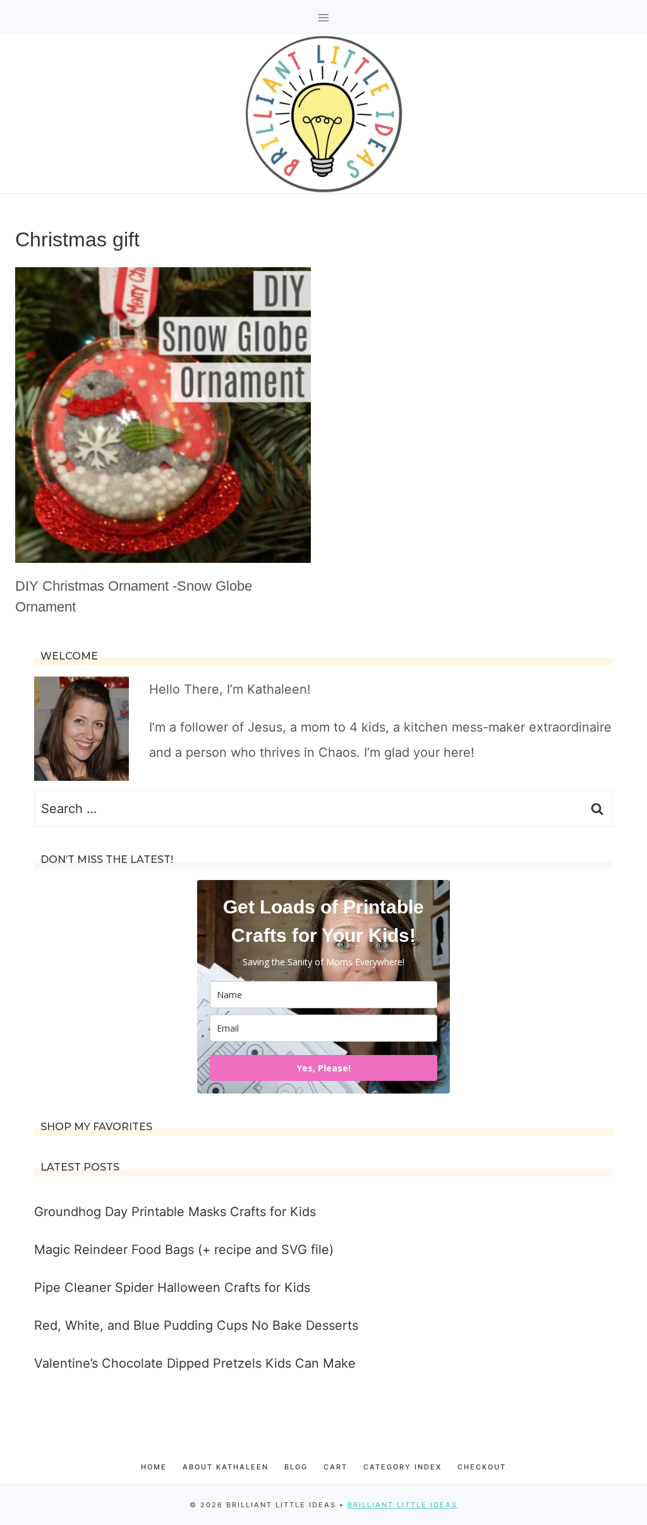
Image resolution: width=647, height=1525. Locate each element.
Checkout (481, 1466)
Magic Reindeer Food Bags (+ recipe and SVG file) (184, 1249)
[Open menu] (324, 17)
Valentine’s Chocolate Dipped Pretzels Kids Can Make (195, 1363)
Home (154, 1466)
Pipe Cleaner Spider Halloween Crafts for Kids (172, 1287)
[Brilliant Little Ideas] (324, 114)
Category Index (402, 1466)
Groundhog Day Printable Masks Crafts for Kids (175, 1211)
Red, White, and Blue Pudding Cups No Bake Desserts (196, 1325)
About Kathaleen (226, 1466)
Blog (296, 1466)
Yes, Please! (324, 1068)
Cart (336, 1466)
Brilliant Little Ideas (402, 1504)
